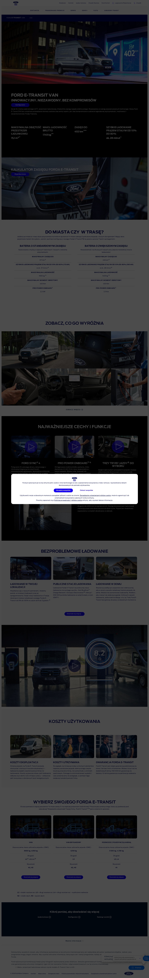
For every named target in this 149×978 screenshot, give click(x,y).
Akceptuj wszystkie (63, 490)
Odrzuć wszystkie (86, 490)
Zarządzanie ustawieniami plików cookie (95, 495)
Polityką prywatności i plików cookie (68, 500)
